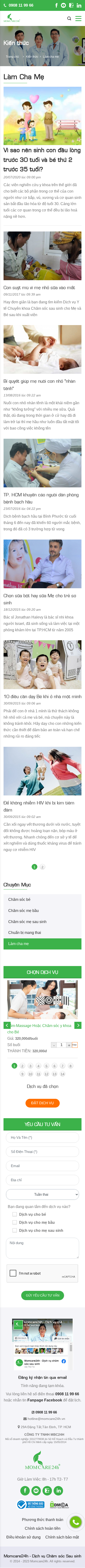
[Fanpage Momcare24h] (42, 1344)
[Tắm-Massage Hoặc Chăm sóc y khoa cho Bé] (42, 999)
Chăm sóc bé (19, 900)
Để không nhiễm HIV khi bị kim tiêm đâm (39, 806)
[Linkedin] (79, 5)
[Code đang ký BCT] (33, 1504)
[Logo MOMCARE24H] (12, 18)
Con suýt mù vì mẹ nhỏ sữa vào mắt (39, 287)
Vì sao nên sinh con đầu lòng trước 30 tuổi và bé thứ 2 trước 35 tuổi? (42, 159)
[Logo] (42, 1462)
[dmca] (59, 1504)
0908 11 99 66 (19, 5)
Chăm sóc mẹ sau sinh (27, 922)
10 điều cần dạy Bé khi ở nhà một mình (42, 696)
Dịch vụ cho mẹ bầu (37, 1222)
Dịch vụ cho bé (32, 1214)
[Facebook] (56, 5)
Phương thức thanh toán (42, 1520)
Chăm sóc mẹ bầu (23, 911)
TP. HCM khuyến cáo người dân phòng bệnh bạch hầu (41, 498)
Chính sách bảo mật (62, 1537)
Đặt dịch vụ (42, 1103)
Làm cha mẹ (18, 944)
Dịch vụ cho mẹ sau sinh (41, 1231)
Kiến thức (32, 56)
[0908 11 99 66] (76, 1522)
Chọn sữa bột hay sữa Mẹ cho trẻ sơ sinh (40, 599)
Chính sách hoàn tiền (42, 1528)
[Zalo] (71, 5)
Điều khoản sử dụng (23, 1537)
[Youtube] (63, 5)
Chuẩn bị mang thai (24, 933)
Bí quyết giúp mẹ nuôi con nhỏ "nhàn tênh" (39, 384)
